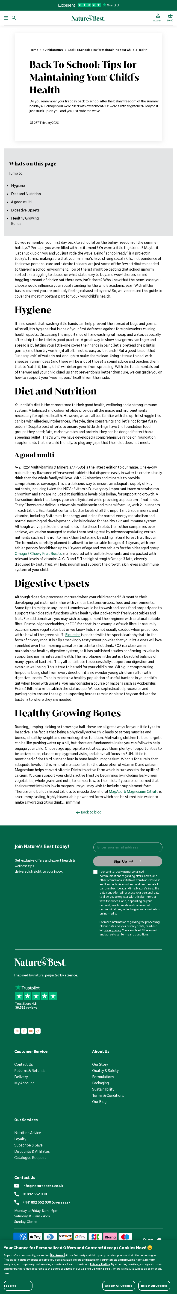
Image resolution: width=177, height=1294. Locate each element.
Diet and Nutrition (26, 193)
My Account (24, 1083)
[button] (170, 18)
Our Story (100, 1064)
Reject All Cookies (154, 1285)
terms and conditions (134, 934)
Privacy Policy (100, 1264)
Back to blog (91, 812)
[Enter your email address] (127, 847)
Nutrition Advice (27, 1132)
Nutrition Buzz (53, 50)
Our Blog (99, 1101)
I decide (10, 1285)
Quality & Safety (105, 1070)
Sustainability (103, 1089)
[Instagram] (17, 1031)
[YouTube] (31, 1031)
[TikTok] (38, 1031)
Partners (57, 1255)
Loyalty (20, 1139)
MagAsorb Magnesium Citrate (134, 791)
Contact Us (23, 1064)
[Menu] (6, 18)
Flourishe (72, 634)
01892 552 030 (35, 1194)
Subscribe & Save (28, 1145)
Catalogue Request (30, 1157)
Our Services (26, 1119)
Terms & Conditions (108, 1095)
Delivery (21, 1076)
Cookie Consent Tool (96, 1268)
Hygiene (18, 185)
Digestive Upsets (25, 210)
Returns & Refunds (29, 1070)
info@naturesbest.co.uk (43, 1186)
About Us (100, 1051)
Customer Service (30, 1051)
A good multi (21, 202)
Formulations (103, 1076)
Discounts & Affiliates (32, 1151)
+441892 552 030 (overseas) (46, 1202)
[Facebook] (24, 1031)
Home (34, 50)
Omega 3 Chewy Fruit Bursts (38, 553)
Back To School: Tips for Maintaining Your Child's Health (108, 50)
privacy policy (112, 930)
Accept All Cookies (118, 1285)
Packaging (100, 1083)
